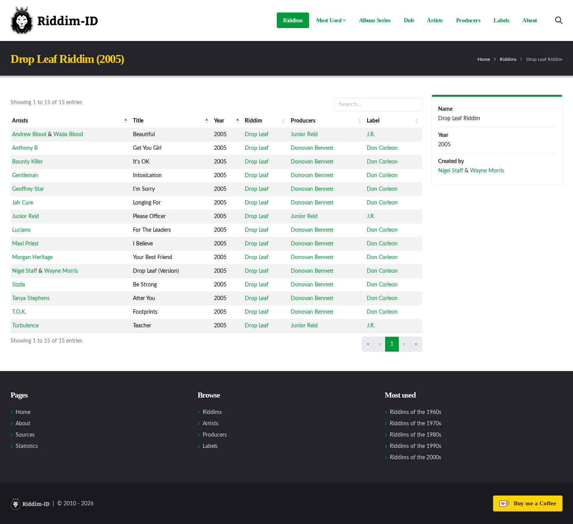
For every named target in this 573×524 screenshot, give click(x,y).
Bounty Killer (27, 162)
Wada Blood (68, 134)
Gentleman (25, 175)
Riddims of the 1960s (415, 412)
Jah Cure (22, 203)
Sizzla (18, 285)
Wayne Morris (61, 271)
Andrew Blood (29, 134)
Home (484, 59)
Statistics (27, 446)
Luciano (21, 230)
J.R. (371, 134)
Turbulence (25, 326)
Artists (435, 20)
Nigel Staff (24, 271)
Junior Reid (304, 134)
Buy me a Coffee (533, 503)
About (529, 20)
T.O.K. (19, 312)
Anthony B (25, 148)
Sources (25, 435)
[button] (126, 121)
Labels (501, 20)
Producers (468, 20)
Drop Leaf (257, 134)
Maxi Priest (25, 244)
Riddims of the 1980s (415, 435)
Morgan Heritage (32, 257)
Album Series (375, 20)
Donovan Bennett (312, 148)
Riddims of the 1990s (415, 446)
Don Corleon (382, 148)
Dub (409, 20)
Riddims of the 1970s (415, 423)
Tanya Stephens (31, 298)
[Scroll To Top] (559, 515)
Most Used (328, 20)
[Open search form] (558, 20)
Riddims (293, 20)
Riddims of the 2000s (415, 457)
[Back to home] (54, 20)
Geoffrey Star (28, 189)
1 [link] (392, 344)
